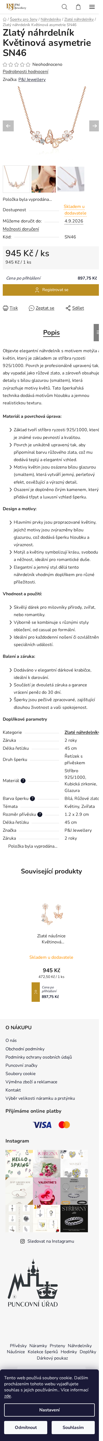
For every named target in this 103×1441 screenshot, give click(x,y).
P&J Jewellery (32, 80)
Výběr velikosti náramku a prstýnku (40, 1098)
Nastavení (49, 1410)
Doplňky (88, 1352)
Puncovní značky (21, 1065)
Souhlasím (73, 1428)
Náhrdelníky (80, 1346)
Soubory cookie (20, 1074)
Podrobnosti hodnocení (25, 72)
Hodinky (69, 1352)
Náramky (38, 1346)
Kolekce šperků (43, 1352)
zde (7, 1396)
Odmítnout (26, 1428)
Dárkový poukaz (52, 1358)
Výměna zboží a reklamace (31, 1082)
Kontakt (13, 1090)
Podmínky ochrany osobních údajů (38, 1057)
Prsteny (57, 1346)
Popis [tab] (51, 332)
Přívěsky (18, 1346)
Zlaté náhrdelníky (82, 732)
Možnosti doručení (21, 229)
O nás (11, 1040)
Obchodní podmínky (24, 1049)
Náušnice (16, 1352)
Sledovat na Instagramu (50, 1241)
